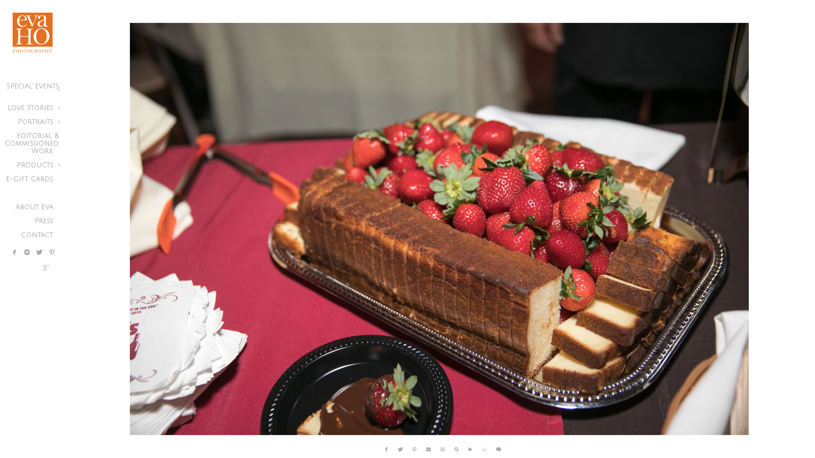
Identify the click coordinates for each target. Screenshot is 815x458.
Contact (37, 235)
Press (44, 221)
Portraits (35, 122)
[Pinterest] (51, 252)
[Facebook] (14, 252)
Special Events (33, 86)
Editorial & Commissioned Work (32, 143)
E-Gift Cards (29, 179)
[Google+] (46, 267)
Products (35, 165)
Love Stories (30, 108)
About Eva (34, 207)
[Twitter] (39, 252)
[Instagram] (27, 252)
